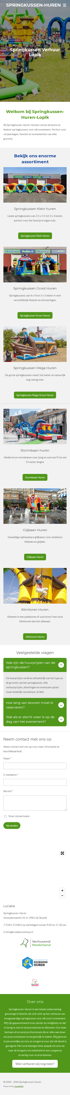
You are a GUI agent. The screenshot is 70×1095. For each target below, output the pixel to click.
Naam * (7, 758)
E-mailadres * (11, 774)
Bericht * (8, 791)
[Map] (35, 874)
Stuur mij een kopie (19, 816)
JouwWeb (18, 1086)
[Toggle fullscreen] (62, 853)
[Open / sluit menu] (64, 5)
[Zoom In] (62, 890)
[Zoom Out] (62, 895)
